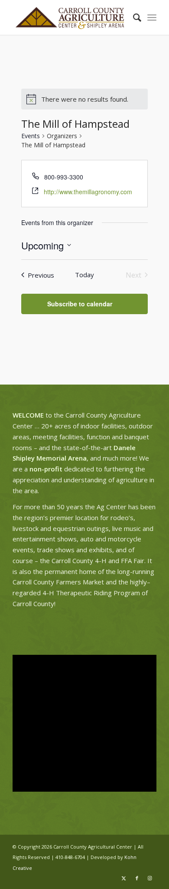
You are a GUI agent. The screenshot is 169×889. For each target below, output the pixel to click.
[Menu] (151, 17)
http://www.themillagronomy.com (88, 191)
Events (30, 136)
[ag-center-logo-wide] (70, 17)
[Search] (132, 17)
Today (84, 274)
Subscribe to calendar (79, 303)
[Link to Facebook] (136, 878)
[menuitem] (132, 17)
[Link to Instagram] (149, 878)
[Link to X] (123, 878)
